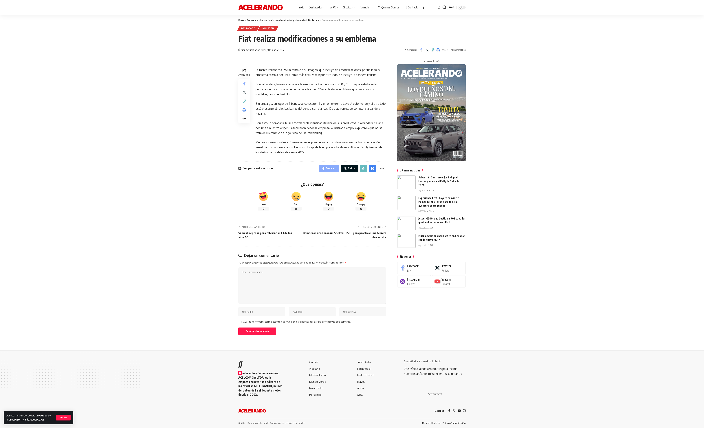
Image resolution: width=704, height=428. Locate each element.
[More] (443, 50)
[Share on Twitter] (426, 50)
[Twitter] (449, 268)
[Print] (438, 50)
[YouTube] (459, 411)
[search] (444, 7)
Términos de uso (34, 419)
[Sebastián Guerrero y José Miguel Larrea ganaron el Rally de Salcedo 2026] (406, 182)
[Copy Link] (432, 50)
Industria (268, 28)
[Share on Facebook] (420, 50)
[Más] (423, 7)
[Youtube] (449, 281)
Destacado (248, 28)
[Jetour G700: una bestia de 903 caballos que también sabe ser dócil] (406, 223)
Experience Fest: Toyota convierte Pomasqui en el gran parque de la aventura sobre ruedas (438, 201)
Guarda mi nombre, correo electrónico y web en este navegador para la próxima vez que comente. (297, 321)
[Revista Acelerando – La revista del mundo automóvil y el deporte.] (252, 410)
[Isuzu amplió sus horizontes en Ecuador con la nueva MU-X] (406, 241)
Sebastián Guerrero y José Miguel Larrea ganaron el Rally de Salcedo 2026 (438, 181)
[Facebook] (414, 268)
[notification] (439, 7)
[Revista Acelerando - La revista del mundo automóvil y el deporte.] (260, 7)
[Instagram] (414, 281)
